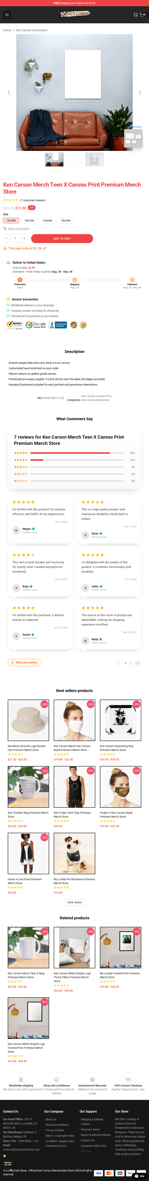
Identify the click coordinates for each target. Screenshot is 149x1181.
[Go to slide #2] (74, 159)
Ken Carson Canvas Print (96, 396)
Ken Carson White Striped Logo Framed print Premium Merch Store (26, 1047)
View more (74, 902)
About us (50, 1119)
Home (7, 30)
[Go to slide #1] (54, 159)
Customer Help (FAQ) (93, 1145)
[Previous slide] (9, 92)
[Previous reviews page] (118, 663)
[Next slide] (140, 92)
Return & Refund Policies (95, 1134)
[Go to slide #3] (94, 159)
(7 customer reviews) (32, 200)
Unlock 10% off (7, 1164)
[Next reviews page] (137, 663)
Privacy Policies (54, 1130)
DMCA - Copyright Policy (59, 1135)
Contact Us (87, 1140)
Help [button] (142, 1176)
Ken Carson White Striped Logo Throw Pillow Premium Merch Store (72, 977)
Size (5, 214)
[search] (135, 14)
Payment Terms (90, 1129)
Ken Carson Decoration (31, 30)
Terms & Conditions (57, 1124)
